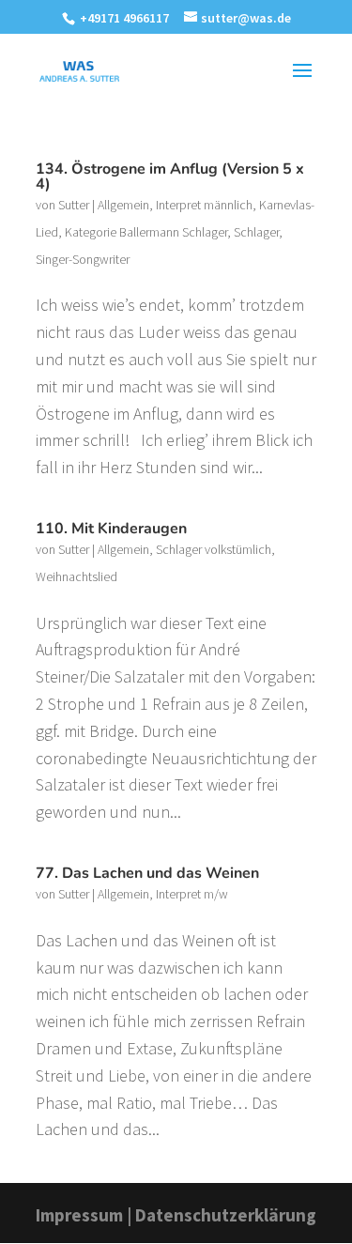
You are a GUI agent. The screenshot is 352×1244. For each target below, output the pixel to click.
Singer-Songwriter (83, 259)
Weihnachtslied (76, 576)
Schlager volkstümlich (213, 549)
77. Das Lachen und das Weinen (147, 873)
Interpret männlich (204, 204)
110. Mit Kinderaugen (111, 528)
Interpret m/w (192, 893)
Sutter (73, 204)
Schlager (256, 231)
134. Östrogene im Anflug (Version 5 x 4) (170, 176)
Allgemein (123, 204)
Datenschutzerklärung (225, 1215)
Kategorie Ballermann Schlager (146, 231)
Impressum (79, 1215)
